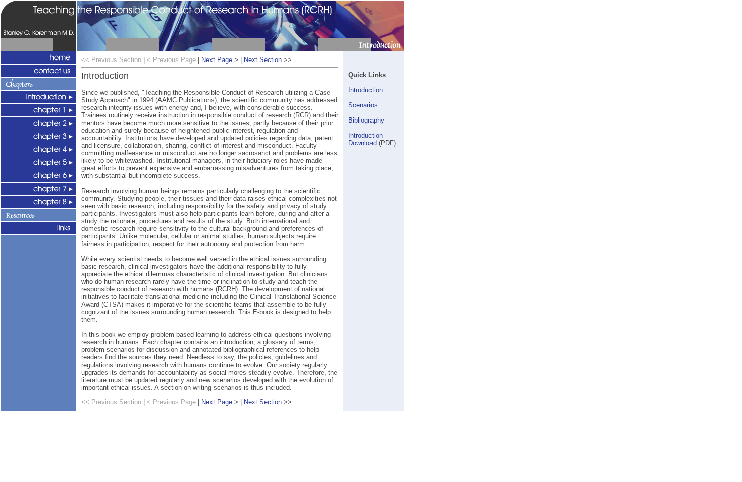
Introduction (365, 90)
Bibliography (366, 120)
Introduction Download (365, 139)
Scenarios (363, 105)
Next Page (216, 60)
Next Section (263, 60)
